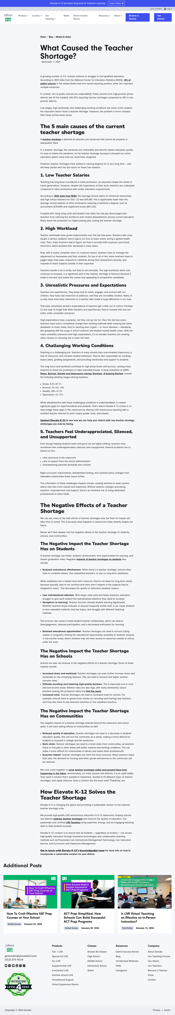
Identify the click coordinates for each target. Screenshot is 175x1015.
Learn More (115, 3)
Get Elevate (160, 17)
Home (43, 37)
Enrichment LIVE (60, 970)
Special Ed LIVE (60, 956)
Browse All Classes (97, 951)
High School (94, 956)
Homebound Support (63, 979)
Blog (51, 37)
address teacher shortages (68, 818)
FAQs (118, 965)
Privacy (156, 1010)
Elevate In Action (63, 37)
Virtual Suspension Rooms (65, 984)
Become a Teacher (134, 17)
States (66, 15)
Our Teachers (155, 965)
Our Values (153, 961)
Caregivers (121, 970)
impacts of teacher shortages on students (99, 559)
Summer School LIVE (62, 975)
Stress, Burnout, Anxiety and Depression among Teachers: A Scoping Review (81, 373)
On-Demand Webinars (127, 961)
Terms (167, 1010)
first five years (93, 691)
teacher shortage (52, 139)
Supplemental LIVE (61, 965)
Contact (152, 979)
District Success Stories (81, 17)
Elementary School (97, 965)
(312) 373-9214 (156, 9)
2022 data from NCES (65, 196)
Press (150, 975)
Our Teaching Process (159, 956)
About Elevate (155, 951)
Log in (169, 9)
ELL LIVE (56, 961)
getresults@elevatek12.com (21, 956)
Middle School (95, 961)
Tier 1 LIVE (57, 951)
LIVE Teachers (73, 822)
